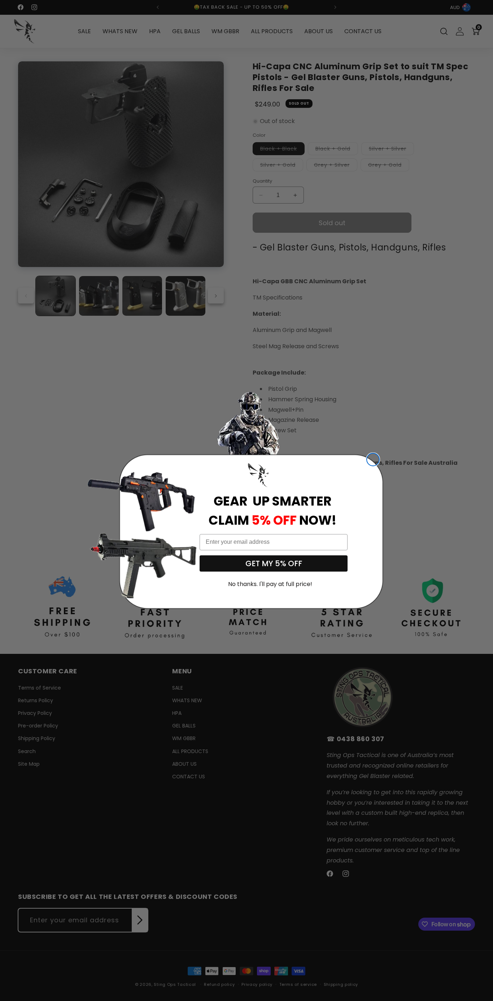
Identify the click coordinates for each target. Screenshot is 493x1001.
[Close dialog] (373, 459)
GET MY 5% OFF (273, 563)
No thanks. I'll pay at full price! (270, 584)
